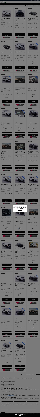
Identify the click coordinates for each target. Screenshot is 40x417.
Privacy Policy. (23, 414)
